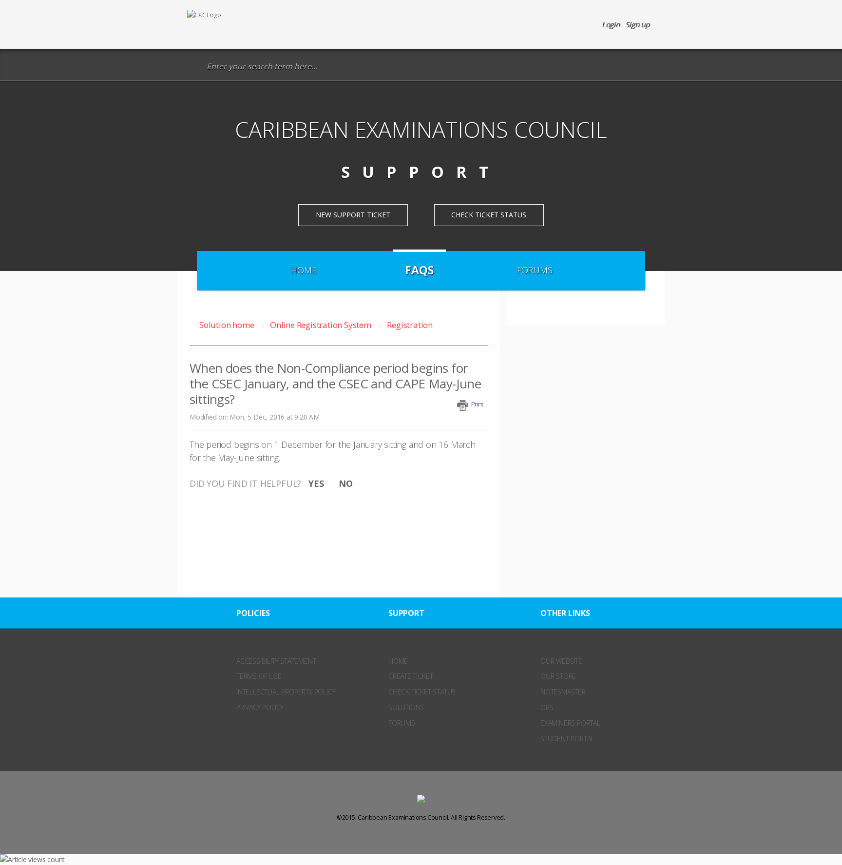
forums (401, 723)
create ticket (410, 676)
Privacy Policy (260, 707)
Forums (535, 270)
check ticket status (422, 691)
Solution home (227, 324)
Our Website (561, 661)
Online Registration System (320, 324)
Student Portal (567, 738)
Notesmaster (563, 691)
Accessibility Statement (276, 661)
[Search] (194, 66)
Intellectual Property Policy (285, 691)
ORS (546, 707)
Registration (410, 324)
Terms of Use (259, 676)
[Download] (403, 311)
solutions (406, 707)
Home (303, 270)
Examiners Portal (570, 723)
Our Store (558, 676)
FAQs (419, 270)
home (398, 661)
